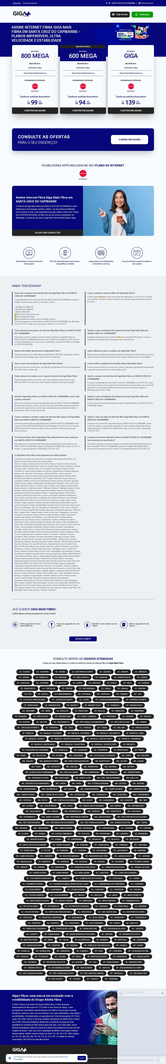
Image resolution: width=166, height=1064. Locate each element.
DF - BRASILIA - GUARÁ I (34, 739)
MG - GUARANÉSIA (106, 800)
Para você (17, 3)
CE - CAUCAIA (60, 683)
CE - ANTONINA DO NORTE (82, 672)
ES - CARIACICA (61, 750)
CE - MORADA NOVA (134, 705)
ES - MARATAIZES (121, 750)
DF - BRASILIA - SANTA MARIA (43, 744)
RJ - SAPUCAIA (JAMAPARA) (50, 917)
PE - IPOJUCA (83, 834)
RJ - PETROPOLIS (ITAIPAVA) (77, 906)
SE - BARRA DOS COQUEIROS (34, 929)
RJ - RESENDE (140, 906)
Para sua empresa (30, 3)
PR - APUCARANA (100, 850)
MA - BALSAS (27, 761)
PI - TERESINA (80, 850)
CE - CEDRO (77, 683)
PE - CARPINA (145, 828)
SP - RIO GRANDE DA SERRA (59, 968)
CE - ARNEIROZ (141, 672)
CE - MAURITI (72, 705)
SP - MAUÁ (76, 957)
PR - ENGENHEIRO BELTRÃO (97, 856)
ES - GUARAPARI (80, 750)
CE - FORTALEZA (48, 689)
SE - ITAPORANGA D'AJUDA (114, 929)
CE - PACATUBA (81, 711)
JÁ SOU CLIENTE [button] (83, 639)
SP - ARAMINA (102, 940)
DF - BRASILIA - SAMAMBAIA (129, 739)
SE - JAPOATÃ (137, 929)
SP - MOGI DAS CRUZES (97, 957)
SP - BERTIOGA (120, 940)
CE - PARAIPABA (137, 711)
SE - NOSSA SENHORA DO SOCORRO (80, 934)
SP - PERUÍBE (77, 962)
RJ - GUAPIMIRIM (54, 890)
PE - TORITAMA (141, 845)
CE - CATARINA (42, 683)
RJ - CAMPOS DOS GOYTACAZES (89, 878)
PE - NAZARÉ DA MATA (36, 839)
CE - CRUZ (127, 683)
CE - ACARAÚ (24, 672)
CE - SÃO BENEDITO (61, 722)
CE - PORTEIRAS (109, 716)
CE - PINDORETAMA (63, 716)
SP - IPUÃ (98, 951)
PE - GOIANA (40, 834)
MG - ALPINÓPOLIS (49, 789)
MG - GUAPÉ (87, 800)
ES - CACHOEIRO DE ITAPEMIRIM (35, 750)
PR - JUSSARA (144, 856)
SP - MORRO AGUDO (141, 957)
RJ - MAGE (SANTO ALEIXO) (38, 901)
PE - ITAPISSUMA (103, 834)
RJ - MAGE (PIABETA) (132, 895)
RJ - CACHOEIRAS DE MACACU (39, 878)
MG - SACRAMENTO (27, 817)
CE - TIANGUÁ (85, 728)
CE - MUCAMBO (28, 711)
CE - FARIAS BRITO (28, 689)
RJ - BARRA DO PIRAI (38, 873)
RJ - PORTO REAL (121, 906)
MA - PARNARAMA (92, 772)
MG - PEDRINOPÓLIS (73, 811)
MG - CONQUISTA (99, 795)
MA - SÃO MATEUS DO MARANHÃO (35, 783)
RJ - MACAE (79, 895)
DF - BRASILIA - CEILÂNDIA (50, 733)
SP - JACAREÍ (60, 957)
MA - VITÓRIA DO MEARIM (98, 783)
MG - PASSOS (52, 811)
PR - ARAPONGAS (120, 850)
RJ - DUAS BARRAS (32, 890)
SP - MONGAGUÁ (120, 957)
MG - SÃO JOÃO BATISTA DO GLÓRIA (132, 817)
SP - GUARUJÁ (23, 951)
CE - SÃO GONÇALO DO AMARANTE (90, 722)
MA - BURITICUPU (102, 761)
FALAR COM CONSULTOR (47, 232)
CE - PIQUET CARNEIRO (86, 716)
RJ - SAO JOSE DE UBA (107, 912)
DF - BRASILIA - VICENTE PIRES (104, 744)
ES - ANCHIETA (129, 744)
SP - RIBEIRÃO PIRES (134, 962)
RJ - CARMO (134, 878)
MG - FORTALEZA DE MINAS (65, 800)
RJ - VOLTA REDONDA (94, 923)
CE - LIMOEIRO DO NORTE (136, 700)
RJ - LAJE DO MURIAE (59, 895)
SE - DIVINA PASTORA (88, 929)
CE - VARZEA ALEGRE (140, 728)
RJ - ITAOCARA (98, 890)
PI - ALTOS (46, 850)
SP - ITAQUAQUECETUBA (138, 951)
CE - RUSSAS (24, 722)
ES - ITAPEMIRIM (100, 750)
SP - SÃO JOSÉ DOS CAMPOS (92, 973)
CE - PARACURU (118, 711)
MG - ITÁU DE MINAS (48, 806)
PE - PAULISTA (113, 839)
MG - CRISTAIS (25, 800)
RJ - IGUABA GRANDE (76, 890)
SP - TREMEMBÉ (111, 979)
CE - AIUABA (60, 672)
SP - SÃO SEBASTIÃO (138, 973)
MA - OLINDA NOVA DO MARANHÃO (39, 772)
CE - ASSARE (24, 677)
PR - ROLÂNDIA (118, 862)
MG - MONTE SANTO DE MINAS (91, 806)
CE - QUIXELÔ (145, 716)
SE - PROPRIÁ (107, 934)
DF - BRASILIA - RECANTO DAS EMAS (65, 739)
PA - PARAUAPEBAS (106, 828)
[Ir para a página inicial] (22, 14)
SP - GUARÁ (138, 945)
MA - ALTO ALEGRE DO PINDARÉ (102, 756)
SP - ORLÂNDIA (30, 962)
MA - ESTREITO (53, 767)
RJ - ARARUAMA (57, 867)
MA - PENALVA (111, 772)
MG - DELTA (42, 800)
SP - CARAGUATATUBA (32, 945)
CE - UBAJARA (119, 728)
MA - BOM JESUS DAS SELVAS (77, 761)
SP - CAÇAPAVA (139, 940)
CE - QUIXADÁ (127, 716)
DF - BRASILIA (27, 733)
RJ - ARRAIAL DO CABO (140, 867)
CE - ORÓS (46, 711)
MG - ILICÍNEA (27, 806)
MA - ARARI (126, 756)
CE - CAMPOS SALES (122, 677)
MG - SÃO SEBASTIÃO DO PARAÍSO (60, 823)
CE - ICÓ (28, 694)
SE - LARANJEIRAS (52, 934)
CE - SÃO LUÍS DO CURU (120, 722)
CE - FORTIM (67, 689)
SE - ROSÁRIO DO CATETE (129, 934)
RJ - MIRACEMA (85, 901)
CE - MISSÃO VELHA (92, 705)
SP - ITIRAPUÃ (22, 957)
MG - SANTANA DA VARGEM (77, 817)
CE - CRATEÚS (94, 683)
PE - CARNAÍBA (127, 828)
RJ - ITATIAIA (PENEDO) (34, 895)
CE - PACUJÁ (99, 711)
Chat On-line (122, 14)
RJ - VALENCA (53, 923)
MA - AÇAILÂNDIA (76, 756)
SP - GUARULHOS (43, 951)
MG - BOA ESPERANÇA (89, 789)
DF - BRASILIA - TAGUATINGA (73, 744)
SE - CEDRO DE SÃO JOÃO (62, 929)
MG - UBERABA (21, 828)
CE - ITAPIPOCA (103, 694)
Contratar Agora (35, 110)
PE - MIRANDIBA (141, 834)
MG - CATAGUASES (77, 795)
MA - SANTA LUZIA (83, 778)
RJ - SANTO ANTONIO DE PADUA (58, 912)
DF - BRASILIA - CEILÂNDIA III (108, 733)
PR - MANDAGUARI (24, 862)
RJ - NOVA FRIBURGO (107, 901)
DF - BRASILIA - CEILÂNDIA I (79, 733)
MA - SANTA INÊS (62, 778)
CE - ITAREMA (121, 694)
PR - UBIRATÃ (22, 867)
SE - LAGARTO (32, 934)
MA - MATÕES (128, 767)
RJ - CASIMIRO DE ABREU (33, 884)
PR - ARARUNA (140, 850)
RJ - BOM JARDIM (82, 873)
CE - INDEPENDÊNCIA (63, 694)
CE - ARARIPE (123, 672)
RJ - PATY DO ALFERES (29, 906)
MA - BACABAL (143, 756)
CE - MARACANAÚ (31, 705)
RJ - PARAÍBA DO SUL (131, 901)
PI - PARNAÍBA (62, 850)
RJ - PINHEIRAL (102, 906)
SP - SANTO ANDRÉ (84, 968)
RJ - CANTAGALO (116, 878)
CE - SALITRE (41, 722)
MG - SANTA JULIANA (50, 817)
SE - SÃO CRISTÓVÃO (28, 940)
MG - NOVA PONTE (33, 811)
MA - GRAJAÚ (71, 767)
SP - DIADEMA (72, 945)
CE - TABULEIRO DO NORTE (28, 728)
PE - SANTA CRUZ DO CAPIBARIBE (32, 845)
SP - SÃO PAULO (116, 973)
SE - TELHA (63, 940)
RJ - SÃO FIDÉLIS (85, 912)
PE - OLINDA (56, 839)
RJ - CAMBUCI (63, 878)
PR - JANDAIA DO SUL (123, 856)
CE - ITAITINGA (84, 694)
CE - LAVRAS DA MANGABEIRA (107, 700)
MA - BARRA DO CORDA (49, 761)
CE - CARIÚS (142, 677)
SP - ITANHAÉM (115, 951)
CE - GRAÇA (106, 689)
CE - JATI (138, 694)
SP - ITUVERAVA (41, 957)
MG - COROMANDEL (141, 795)
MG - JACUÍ (67, 806)
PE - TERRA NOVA (102, 845)
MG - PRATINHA (134, 811)
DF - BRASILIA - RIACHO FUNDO (99, 739)
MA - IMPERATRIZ (91, 767)
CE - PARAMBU (21, 716)
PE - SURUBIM (82, 845)
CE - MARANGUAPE (52, 705)
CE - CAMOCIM (101, 677)
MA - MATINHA (111, 767)
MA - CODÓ (36, 767)
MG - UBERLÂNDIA (41, 828)
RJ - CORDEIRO (137, 884)
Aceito (81, 1058)
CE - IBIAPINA (140, 689)
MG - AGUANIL (138, 783)
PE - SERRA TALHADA (61, 845)
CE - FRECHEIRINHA (87, 689)
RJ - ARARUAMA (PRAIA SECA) (83, 867)
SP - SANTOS (104, 968)
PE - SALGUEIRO (132, 839)
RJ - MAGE (113, 895)
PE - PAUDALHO (95, 839)
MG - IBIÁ (143, 800)
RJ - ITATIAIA (135, 890)
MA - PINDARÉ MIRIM (132, 772)
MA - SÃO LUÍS (132, 778)
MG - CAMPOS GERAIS (26, 795)
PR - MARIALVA (44, 862)
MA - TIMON (60, 783)
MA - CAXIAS (139, 761)
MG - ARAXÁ (69, 789)
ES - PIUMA (139, 750)
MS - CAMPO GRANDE (63, 828)
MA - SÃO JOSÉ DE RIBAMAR (108, 778)
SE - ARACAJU (132, 923)
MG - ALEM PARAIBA (27, 789)
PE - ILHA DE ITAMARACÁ (62, 834)
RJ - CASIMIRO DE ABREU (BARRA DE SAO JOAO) (69, 884)
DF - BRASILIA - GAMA (135, 733)
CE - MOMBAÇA (113, 705)
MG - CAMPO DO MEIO (113, 789)
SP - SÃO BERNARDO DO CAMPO (129, 968)
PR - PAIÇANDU (81, 862)
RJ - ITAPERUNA (116, 890)
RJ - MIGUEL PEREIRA (64, 901)
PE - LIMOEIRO (122, 834)
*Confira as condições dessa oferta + (35, 96)
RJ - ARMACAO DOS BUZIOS (113, 867)
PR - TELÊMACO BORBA (139, 862)
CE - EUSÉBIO (143, 683)
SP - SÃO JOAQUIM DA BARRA (31, 973)
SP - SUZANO (75, 979)
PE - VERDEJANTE (27, 850)
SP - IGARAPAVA (63, 951)
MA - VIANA (76, 783)
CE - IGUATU (43, 694)
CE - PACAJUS (62, 711)
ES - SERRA (21, 756)
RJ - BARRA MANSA (60, 873)
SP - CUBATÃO (54, 945)
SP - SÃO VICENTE (55, 979)
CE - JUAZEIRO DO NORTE (62, 700)
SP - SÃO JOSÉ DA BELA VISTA (62, 973)
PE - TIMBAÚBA (121, 845)
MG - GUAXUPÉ (127, 800)
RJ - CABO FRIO (102, 873)
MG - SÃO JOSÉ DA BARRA (29, 823)
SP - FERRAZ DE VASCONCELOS (96, 945)
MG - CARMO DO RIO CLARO (52, 795)
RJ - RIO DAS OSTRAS (30, 912)
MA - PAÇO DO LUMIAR (69, 772)
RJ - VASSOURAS (72, 923)
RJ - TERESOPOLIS (138, 917)
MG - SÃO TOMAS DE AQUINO (92, 823)
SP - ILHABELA (82, 951)
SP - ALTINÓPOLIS (82, 940)
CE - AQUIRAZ (105, 672)
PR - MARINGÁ (63, 862)
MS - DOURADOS (85, 828)
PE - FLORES (23, 834)
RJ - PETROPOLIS (52, 906)
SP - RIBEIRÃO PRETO (32, 968)
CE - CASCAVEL (23, 683)
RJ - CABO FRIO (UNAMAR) (125, 873)
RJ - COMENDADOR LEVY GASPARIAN (109, 884)
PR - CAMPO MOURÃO (25, 856)
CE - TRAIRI (102, 728)
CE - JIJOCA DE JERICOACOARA (32, 700)
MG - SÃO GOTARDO (103, 817)
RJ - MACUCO (96, 895)
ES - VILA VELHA (39, 756)
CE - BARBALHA (42, 677)
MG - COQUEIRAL (120, 795)
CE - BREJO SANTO (81, 677)
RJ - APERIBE (39, 867)
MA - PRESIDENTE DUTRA (38, 778)
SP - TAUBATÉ (92, 979)
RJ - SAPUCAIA (26, 917)
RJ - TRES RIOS (34, 923)
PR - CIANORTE (46, 856)
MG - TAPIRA (142, 823)
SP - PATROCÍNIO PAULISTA (54, 962)
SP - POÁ (92, 962)
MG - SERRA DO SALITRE (120, 823)
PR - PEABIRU (99, 862)
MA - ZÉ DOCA (120, 783)
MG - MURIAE (116, 806)
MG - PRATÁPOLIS (114, 811)
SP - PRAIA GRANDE (111, 962)
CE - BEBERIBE (60, 677)
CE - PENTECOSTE (40, 716)
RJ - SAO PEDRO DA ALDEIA (134, 912)
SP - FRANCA (121, 945)
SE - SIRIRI (48, 940)
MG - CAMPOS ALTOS (137, 789)
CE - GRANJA (123, 689)
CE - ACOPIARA (43, 672)
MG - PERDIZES (94, 811)
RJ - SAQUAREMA (75, 917)
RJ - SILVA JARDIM (96, 917)
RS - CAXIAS (115, 923)
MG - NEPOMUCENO (136, 806)
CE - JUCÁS (84, 700)
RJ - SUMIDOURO (117, 917)
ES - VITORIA (57, 756)
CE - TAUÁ (69, 728)
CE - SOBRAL (142, 722)
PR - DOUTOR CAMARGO (69, 856)
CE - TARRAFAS (52, 728)
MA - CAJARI (122, 761)
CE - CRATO (111, 683)
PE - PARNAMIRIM (75, 839)
